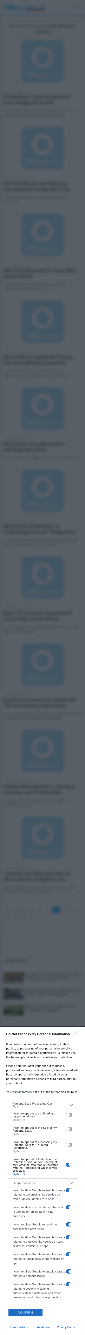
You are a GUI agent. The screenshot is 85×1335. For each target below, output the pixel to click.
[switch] (69, 1115)
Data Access (42, 1327)
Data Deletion (19, 1327)
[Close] (77, 1034)
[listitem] (42, 1105)
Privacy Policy (66, 1327)
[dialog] (42, 1180)
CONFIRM (25, 1312)
